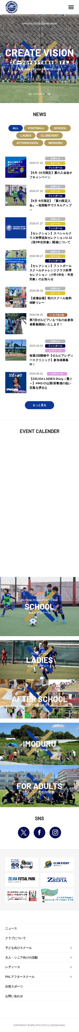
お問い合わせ (14, 996)
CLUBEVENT (50, 135)
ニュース (11, 928)
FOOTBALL (36, 128)
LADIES (25, 135)
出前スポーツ (14, 986)
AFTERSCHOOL (27, 143)
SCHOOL (60, 128)
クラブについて (15, 938)
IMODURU (55, 143)
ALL (16, 128)
